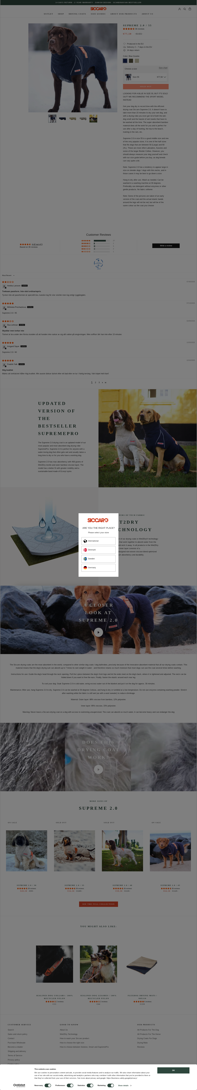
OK (173, 1070)
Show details (123, 1085)
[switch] (70, 1085)
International (93, 541)
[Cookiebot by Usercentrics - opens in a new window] (19, 1085)
